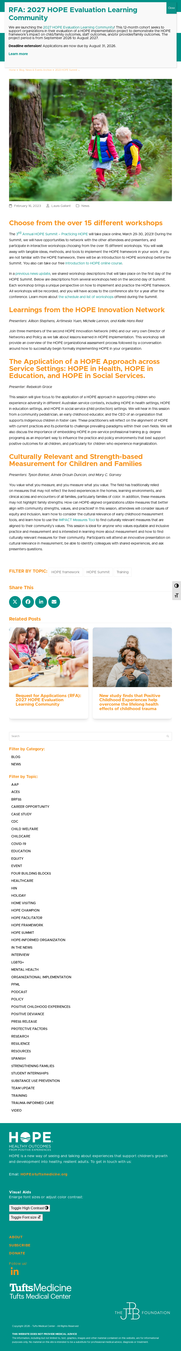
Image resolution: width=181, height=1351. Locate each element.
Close (171, 8)
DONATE (17, 1253)
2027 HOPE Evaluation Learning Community (78, 27)
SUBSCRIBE (19, 1245)
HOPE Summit (98, 572)
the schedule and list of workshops (85, 297)
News (85, 206)
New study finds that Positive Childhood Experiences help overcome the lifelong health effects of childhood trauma (129, 702)
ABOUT (16, 1237)
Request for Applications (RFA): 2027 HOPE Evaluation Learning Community (48, 700)
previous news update (32, 273)
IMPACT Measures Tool (77, 520)
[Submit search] (168, 736)
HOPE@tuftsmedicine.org (44, 1174)
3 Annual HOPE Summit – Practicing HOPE (52, 233)
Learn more (18, 54)
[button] (15, 602)
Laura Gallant (61, 206)
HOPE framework (65, 572)
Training (123, 572)
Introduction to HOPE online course (93, 263)
